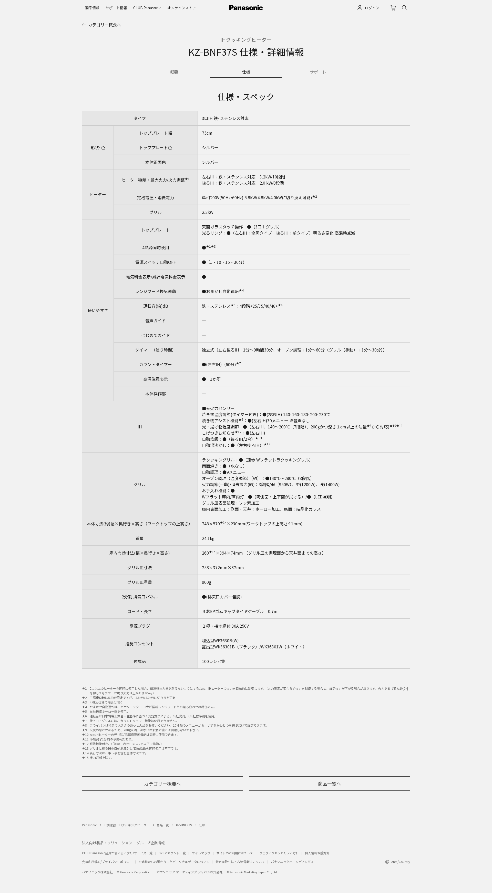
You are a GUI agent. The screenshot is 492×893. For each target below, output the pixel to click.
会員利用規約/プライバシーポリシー (107, 861)
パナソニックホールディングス (292, 861)
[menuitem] (92, 8)
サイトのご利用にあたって (235, 853)
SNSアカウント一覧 (172, 853)
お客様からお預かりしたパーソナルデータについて (174, 861)
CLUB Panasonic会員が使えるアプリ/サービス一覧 (117, 853)
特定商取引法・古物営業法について (240, 861)
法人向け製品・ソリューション (107, 842)
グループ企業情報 (150, 842)
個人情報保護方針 (317, 853)
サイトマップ (201, 853)
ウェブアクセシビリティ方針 (279, 853)
